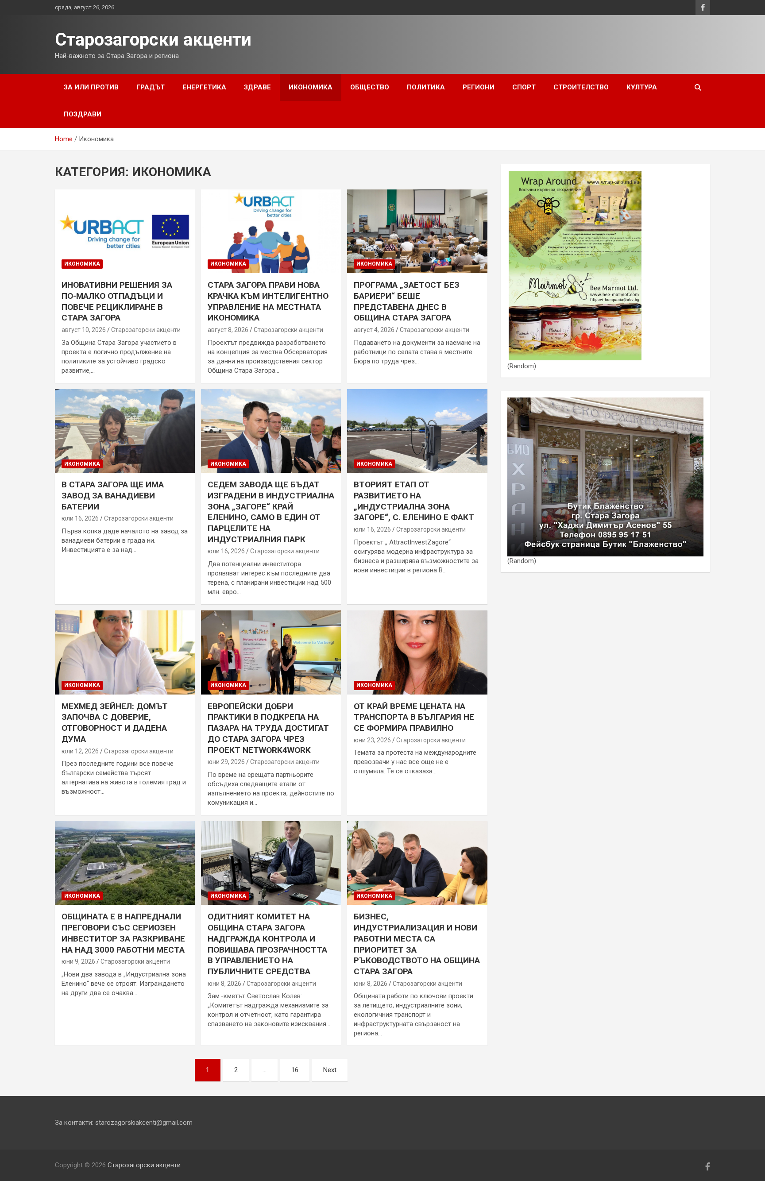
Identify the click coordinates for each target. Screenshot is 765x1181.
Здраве (257, 87)
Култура (641, 87)
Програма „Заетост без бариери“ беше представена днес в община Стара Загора (407, 301)
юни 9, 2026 (78, 961)
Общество (369, 87)
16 (294, 1070)
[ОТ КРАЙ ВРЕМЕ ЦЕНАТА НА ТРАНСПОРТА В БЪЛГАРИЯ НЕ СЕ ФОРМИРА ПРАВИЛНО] (417, 652)
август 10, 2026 (84, 329)
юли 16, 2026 (80, 518)
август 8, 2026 (228, 329)
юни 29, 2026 (226, 761)
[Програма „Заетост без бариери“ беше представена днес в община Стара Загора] (417, 231)
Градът (150, 87)
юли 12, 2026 (80, 751)
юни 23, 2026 (372, 740)
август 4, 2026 (374, 329)
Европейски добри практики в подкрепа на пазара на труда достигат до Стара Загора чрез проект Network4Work (268, 728)
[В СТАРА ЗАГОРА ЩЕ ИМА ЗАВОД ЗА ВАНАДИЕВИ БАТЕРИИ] (124, 431)
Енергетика (204, 87)
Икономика (310, 87)
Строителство (581, 87)
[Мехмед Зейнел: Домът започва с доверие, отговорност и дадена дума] (124, 652)
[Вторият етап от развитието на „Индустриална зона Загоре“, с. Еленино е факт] (417, 431)
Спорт (524, 87)
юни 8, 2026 (224, 983)
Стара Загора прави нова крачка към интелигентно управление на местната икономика (268, 301)
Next (329, 1070)
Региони (479, 87)
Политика (426, 87)
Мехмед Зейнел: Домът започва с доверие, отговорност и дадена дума (115, 722)
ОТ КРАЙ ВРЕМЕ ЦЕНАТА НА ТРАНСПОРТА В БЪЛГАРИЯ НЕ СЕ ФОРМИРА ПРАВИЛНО (414, 717)
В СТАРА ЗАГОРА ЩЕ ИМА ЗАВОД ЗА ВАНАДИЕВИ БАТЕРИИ (113, 495)
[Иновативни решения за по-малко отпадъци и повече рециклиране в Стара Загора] (124, 231)
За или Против (91, 87)
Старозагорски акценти (153, 39)
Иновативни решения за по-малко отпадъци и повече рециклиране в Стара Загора (117, 301)
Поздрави (82, 114)
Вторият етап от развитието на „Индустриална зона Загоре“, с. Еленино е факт (414, 500)
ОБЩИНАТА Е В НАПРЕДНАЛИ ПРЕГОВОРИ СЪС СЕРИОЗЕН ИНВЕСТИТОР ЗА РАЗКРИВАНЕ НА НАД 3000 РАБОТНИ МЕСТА (123, 932)
